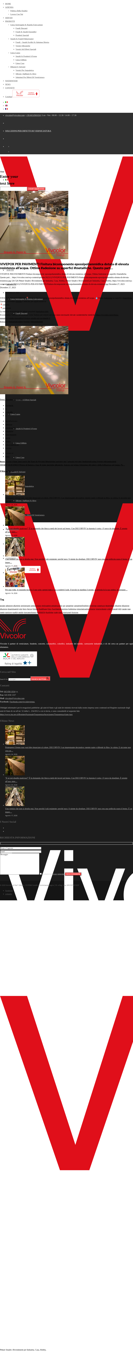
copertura (101, 605)
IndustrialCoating (12, 445)
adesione (8, 424)
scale (56, 612)
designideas (109, 605)
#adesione (108, 298)
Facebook (9, 890)
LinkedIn (8, 894)
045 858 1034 (9, 692)
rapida (20, 612)
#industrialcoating (15, 322)
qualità (15, 612)
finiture (35, 609)
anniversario (26, 605)
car (64, 605)
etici (20, 609)
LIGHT (109, 609)
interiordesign (101, 609)
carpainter (70, 605)
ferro (25, 609)
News (7, 456)
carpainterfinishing (81, 605)
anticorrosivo (36, 605)
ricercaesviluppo (30, 612)
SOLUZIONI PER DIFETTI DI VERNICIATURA (28, 131)
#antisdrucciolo (42, 311)
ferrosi (29, 609)
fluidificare (43, 609)
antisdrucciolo (10, 428)
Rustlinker (50, 612)
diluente (118, 605)
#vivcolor (4, 322)
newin (2, 612)
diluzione (3, 609)
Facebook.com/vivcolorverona (22, 702)
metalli (115, 609)
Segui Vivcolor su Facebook (11, 399)
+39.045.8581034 (33, 115)
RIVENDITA (41, 612)
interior (92, 609)
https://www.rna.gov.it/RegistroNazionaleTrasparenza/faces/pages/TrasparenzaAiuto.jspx (36, 714)
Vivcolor (8, 448)
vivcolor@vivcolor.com (15, 115)
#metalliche (127, 298)
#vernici (26, 322)
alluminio (16, 605)
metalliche (9, 431)
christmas (93, 605)
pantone (8, 612)
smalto (8, 441)
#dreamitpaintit (37, 322)
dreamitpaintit (10, 434)
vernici (7, 438)
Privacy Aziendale (58, 874)
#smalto (18, 301)
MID (119, 609)
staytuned (67, 612)
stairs (60, 612)
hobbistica (72, 609)
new (129, 609)
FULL (49, 609)
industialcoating (83, 609)
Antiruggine (46, 605)
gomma (65, 609)
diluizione (125, 605)
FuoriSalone (56, 609)
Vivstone (74, 612)
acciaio (2, 605)
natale (124, 609)
